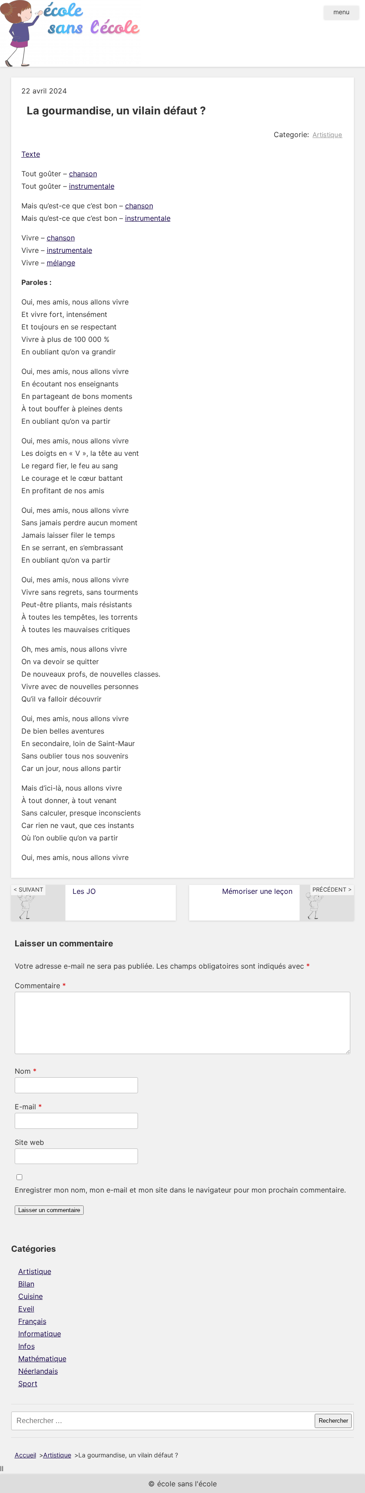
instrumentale (91, 186)
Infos (26, 1346)
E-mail (28, 1106)
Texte (30, 154)
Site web (29, 1142)
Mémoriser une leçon (257, 891)
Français (32, 1321)
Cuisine (30, 1296)
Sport (27, 1383)
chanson (83, 173)
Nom (25, 1071)
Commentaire (40, 985)
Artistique (327, 135)
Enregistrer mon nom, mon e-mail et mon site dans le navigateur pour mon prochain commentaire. (180, 1189)
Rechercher (333, 1420)
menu (341, 12)
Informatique (39, 1333)
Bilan (26, 1283)
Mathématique (42, 1358)
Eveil (26, 1308)
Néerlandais (38, 1371)
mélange (61, 262)
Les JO (84, 891)
